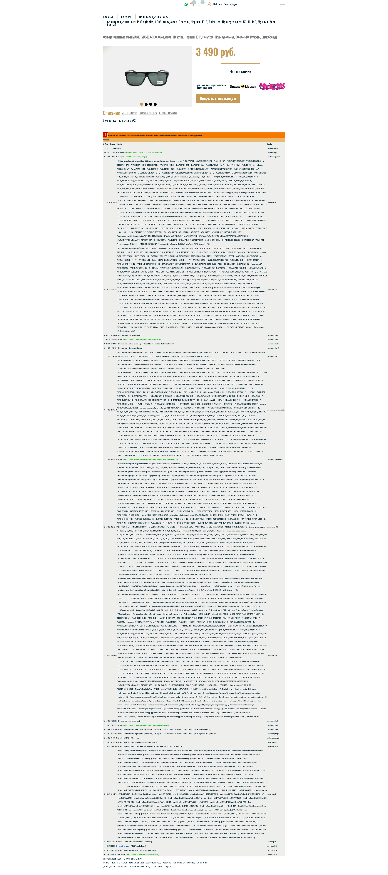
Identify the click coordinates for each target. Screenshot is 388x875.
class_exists (121, 846)
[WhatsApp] (186, 4)
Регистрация (230, 4)
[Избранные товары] (202, 4)
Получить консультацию (218, 98)
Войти (216, 4)
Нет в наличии (240, 71)
